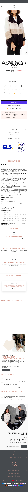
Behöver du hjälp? (14, 134)
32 (8, 86)
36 (15, 86)
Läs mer (6, 370)
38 (4, 86)
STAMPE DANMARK (13, 470)
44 (4, 89)
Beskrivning (14, 122)
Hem (14, 58)
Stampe (14, 490)
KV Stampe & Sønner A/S (13, 457)
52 (19, 89)
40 (19, 86)
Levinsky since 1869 (14, 59)
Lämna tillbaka (14, 132)
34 (12, 86)
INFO (13, 451)
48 (12, 89)
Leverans (14, 129)
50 (16, 89)
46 (8, 89)
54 (23, 89)
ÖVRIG (14, 454)
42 (23, 86)
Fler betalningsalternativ (14, 105)
